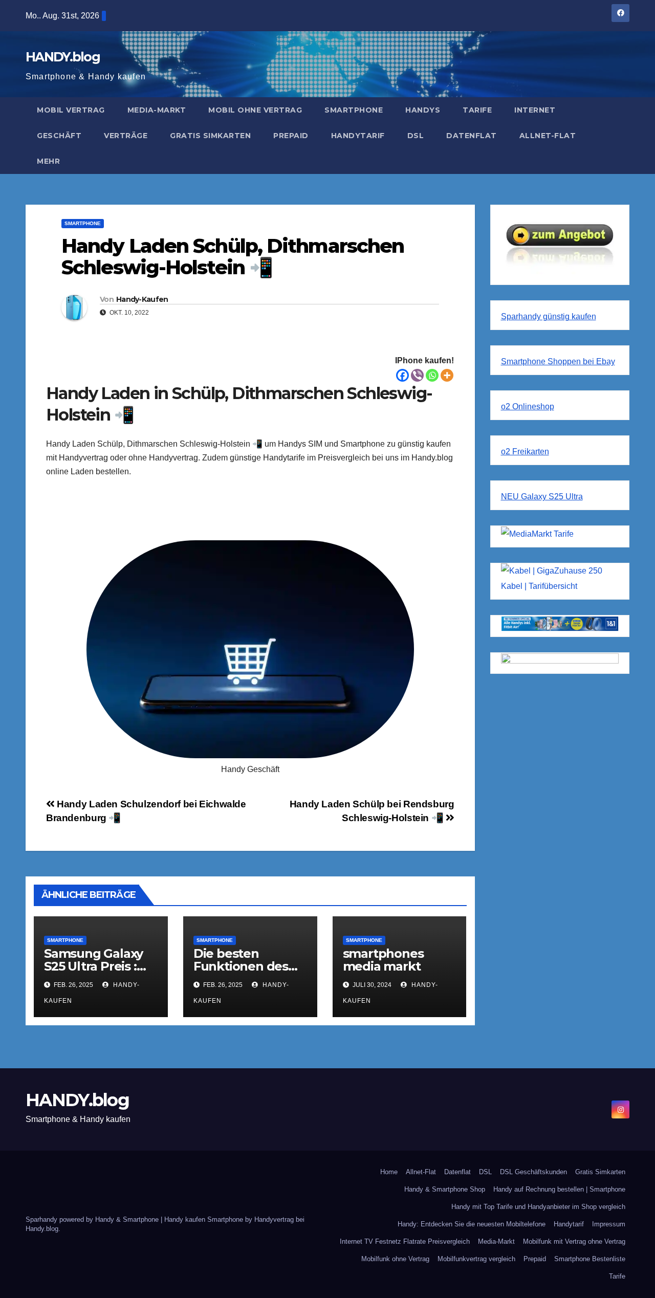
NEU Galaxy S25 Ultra (542, 496)
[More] (447, 375)
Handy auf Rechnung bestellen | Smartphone (559, 1189)
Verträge (125, 135)
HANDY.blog (63, 56)
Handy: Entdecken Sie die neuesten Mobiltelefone (471, 1224)
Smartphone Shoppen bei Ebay (558, 361)
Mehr (48, 161)
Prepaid (291, 135)
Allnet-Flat (547, 135)
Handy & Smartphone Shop (444, 1189)
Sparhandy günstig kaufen (548, 316)
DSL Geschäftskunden (533, 1172)
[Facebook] (402, 375)
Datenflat (471, 135)
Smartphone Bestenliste (589, 1259)
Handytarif (358, 135)
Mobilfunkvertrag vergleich (476, 1259)
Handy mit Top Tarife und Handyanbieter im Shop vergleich (538, 1207)
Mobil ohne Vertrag (255, 110)
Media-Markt (156, 110)
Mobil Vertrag (71, 110)
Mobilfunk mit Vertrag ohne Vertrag (574, 1241)
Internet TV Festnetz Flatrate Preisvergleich (405, 1241)
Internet (534, 110)
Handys (422, 110)
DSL (415, 135)
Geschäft (59, 135)
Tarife (477, 110)
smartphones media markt (383, 960)
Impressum (608, 1224)
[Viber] (417, 375)
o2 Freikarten (525, 451)
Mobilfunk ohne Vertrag (395, 1259)
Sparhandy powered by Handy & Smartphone (93, 1219)
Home (389, 1172)
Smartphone (353, 110)
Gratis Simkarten (210, 135)
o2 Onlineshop (527, 406)
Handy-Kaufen (142, 299)
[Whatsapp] (432, 375)
